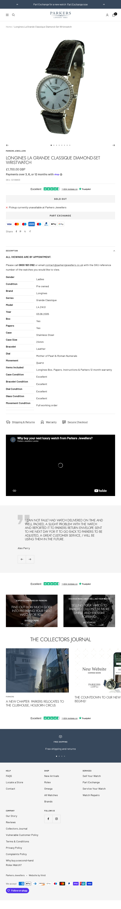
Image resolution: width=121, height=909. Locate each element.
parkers (10, 697)
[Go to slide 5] (61, 145)
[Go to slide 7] (67, 145)
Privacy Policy (14, 847)
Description (12, 251)
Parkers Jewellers (16, 151)
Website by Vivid (37, 875)
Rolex (47, 782)
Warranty (51, 422)
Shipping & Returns (23, 422)
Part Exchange (60, 215)
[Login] (107, 15)
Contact (10, 788)
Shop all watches (61, 4)
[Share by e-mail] (30, 231)
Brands (48, 801)
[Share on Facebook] (16, 231)
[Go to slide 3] (56, 145)
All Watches (51, 795)
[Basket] (113, 15)
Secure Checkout (78, 422)
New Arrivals (51, 775)
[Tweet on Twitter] (25, 231)
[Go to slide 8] (69, 145)
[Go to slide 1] (51, 145)
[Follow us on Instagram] (56, 819)
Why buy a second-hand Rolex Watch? (19, 863)
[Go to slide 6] (64, 145)
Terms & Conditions (17, 841)
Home (9, 26)
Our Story (11, 815)
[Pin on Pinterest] (20, 231)
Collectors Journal (16, 828)
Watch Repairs (91, 795)
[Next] (114, 145)
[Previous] (7, 145)
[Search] (13, 15)
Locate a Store (14, 782)
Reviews (11, 822)
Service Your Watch (94, 788)
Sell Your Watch (92, 775)
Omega (48, 788)
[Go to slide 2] (53, 145)
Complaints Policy (16, 854)
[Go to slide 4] (59, 145)
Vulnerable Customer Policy (22, 834)
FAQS (9, 775)
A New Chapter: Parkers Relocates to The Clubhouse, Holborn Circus (35, 703)
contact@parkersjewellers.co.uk (64, 265)
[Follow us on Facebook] (48, 819)
